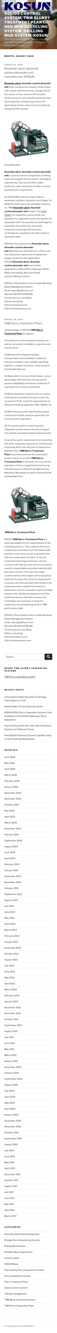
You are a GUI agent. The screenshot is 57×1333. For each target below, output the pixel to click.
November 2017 (12, 1174)
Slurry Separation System (17, 1276)
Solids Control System (16, 1288)
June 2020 (9, 1097)
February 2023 (12, 936)
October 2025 (11, 804)
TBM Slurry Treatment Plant (23, 323)
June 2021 (9, 1043)
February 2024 (12, 864)
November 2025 (12, 798)
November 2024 (12, 828)
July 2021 (9, 1037)
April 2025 (9, 816)
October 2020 (11, 1073)
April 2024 (9, 858)
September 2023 (13, 894)
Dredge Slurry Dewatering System (22, 1240)
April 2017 (9, 1210)
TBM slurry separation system (20, 676)
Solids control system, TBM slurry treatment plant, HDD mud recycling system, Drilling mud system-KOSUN (27, 24)
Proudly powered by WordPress (19, 1326)
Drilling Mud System (14, 1246)
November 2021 (12, 1013)
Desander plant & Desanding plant (22, 1234)
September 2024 (13, 840)
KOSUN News (11, 1264)
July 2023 (9, 906)
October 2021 (11, 1019)
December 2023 (12, 876)
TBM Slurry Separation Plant (19, 1305)
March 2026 (10, 775)
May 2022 (9, 977)
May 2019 (9, 1162)
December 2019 (12, 1120)
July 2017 (9, 1192)
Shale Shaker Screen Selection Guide (23, 706)
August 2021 (11, 1031)
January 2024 (11, 870)
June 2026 (9, 757)
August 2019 (11, 1144)
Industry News (11, 1258)
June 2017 (9, 1198)
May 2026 (9, 763)
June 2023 (9, 912)
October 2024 (11, 834)
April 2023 (9, 924)
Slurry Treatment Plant (16, 1282)
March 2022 (10, 989)
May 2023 (9, 918)
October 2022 (11, 954)
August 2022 (11, 959)
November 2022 (12, 948)
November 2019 (12, 1126)
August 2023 (11, 900)
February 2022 (11, 995)
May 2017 (9, 1204)
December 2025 (12, 793)
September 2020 (13, 1079)
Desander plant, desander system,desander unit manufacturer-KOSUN (21, 72)
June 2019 (9, 1156)
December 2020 (12, 1067)
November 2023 (12, 882)
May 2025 (9, 810)
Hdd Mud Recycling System (18, 1252)
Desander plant (12, 83)
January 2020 (11, 1114)
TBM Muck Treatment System (20, 1299)
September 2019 (13, 1138)
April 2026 (9, 769)
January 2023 (11, 942)
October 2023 (11, 888)
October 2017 (11, 1180)
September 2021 (13, 1025)
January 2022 (11, 1001)
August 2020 (11, 1085)
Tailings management (15, 1293)
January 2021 (11, 1061)
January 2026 (11, 787)
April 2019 (9, 1168)
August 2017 (11, 1186)
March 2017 (10, 1216)
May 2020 (9, 1103)
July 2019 (9, 1150)
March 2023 (10, 930)
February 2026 (12, 781)
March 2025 (10, 822)
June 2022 (9, 971)
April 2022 (9, 983)
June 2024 (9, 852)
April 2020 (9, 1109)
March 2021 (10, 1055)
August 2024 (11, 846)
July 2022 (9, 965)
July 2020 (9, 1091)
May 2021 (9, 1049)
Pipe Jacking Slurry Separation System (24, 1270)
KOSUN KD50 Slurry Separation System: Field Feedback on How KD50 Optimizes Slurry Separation (28, 716)
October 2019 (11, 1132)
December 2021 (12, 1007)
